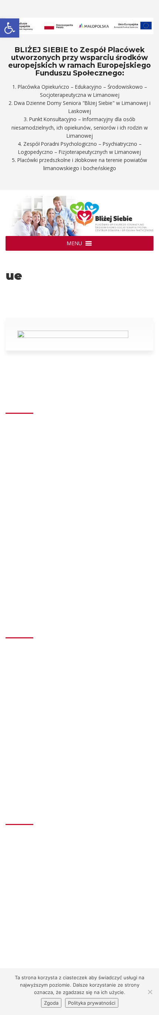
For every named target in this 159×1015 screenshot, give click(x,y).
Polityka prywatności (91, 1003)
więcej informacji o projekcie (49, 917)
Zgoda (51, 1003)
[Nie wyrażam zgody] (149, 991)
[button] (74, 243)
